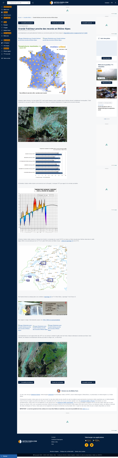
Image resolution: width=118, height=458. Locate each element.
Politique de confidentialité (66, 451)
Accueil (19, 17)
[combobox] (18, 2)
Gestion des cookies (80, 451)
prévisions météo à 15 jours (88, 401)
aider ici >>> (86, 408)
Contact (107, 2)
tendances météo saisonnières (65, 402)
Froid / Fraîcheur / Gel (23, 26)
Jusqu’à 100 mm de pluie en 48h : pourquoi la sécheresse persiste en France (106, 108)
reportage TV (47, 296)
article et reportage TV (67, 241)
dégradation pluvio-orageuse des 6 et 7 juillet (75, 33)
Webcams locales (106, 82)
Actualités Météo (27, 17)
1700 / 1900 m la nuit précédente (51, 320)
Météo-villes (54, 442)
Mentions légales (54, 451)
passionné (51, 394)
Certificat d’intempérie (57, 439)
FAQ (52, 444)
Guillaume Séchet (35, 394)
